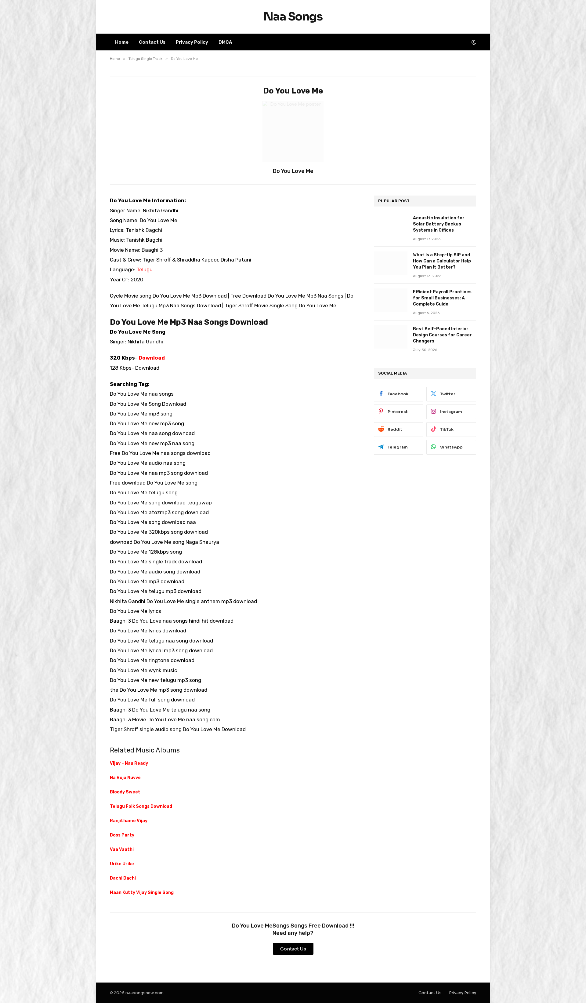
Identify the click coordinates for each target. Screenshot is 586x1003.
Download (152, 358)
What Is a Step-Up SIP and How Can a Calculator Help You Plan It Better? (442, 261)
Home (121, 42)
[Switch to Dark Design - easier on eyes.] (473, 42)
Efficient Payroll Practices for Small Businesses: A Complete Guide (442, 298)
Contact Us (152, 42)
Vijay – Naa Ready (129, 763)
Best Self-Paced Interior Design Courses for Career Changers (442, 335)
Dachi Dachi (123, 878)
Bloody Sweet (125, 792)
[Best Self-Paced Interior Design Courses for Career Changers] (390, 337)
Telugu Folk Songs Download (141, 806)
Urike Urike (122, 863)
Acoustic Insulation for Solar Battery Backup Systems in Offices (439, 224)
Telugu (144, 269)
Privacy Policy (192, 42)
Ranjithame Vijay (128, 820)
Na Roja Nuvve (125, 777)
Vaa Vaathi (122, 849)
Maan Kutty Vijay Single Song (142, 892)
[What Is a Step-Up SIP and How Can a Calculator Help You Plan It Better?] (390, 263)
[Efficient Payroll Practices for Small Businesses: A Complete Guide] (390, 300)
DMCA (225, 42)
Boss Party (122, 835)
